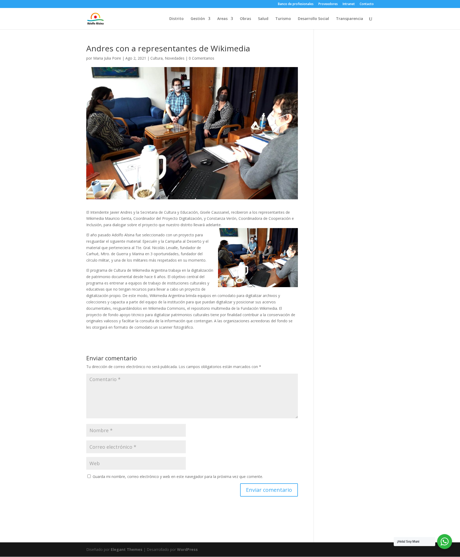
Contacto (367, 4)
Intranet (349, 4)
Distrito (176, 19)
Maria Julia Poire (107, 58)
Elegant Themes (126, 549)
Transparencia (349, 19)
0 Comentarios (201, 58)
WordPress (187, 549)
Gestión (198, 19)
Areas (222, 19)
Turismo (283, 19)
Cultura (156, 58)
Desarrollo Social (313, 19)
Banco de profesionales (296, 4)
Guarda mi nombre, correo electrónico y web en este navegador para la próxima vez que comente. (178, 476)
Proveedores (328, 4)
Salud (263, 19)
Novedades (174, 58)
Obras (245, 19)
